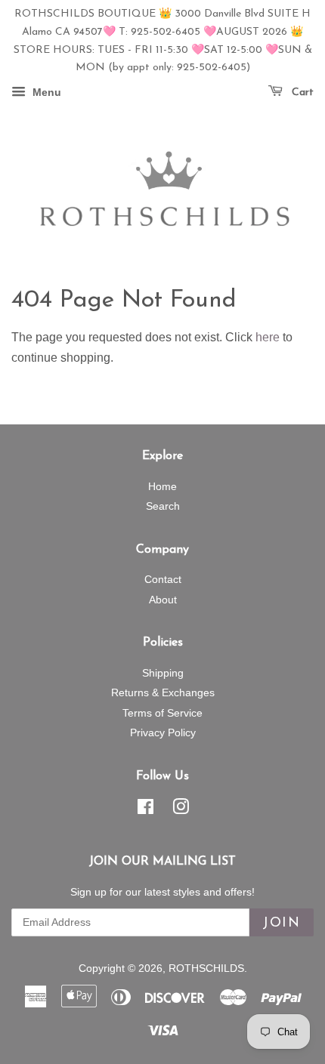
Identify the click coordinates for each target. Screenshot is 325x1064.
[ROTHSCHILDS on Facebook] (145, 810)
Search (163, 506)
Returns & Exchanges (163, 693)
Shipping (163, 673)
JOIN (281, 923)
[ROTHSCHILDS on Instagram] (180, 810)
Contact (162, 579)
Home (162, 486)
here (267, 337)
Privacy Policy (163, 733)
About (163, 600)
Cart (301, 92)
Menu (45, 93)
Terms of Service (162, 713)
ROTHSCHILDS (206, 968)
